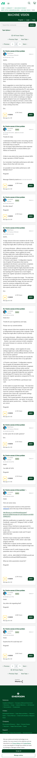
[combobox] (14, 25)
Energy (12, 705)
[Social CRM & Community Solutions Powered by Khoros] (19, 681)
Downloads (5, 733)
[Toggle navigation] (8, 3)
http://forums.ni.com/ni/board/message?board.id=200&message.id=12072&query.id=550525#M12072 (18, 514)
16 (8, 447)
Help (33, 20)
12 (8, 189)
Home (2, 8)
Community (9, 8)
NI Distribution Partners (8, 713)
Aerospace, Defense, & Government (24, 703)
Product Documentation (15, 733)
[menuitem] (29, 3)
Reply (31, 114)
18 (8, 582)
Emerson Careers (25, 724)
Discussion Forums (20, 8)
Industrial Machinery (21, 705)
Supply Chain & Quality (16, 726)
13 (8, 219)
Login (28, 20)
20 (8, 659)
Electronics (6, 705)
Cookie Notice (27, 743)
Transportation (16, 707)
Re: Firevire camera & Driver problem (14, 51)
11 (8, 118)
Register (20, 20)
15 (8, 416)
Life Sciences (31, 705)
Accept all (18, 751)
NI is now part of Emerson (9, 724)
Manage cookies (18, 755)
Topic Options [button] (6, 30)
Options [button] (31, 54)
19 (8, 620)
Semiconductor (7, 707)
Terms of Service (11, 715)
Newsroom (6, 726)
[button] (5, 115)
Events (25, 726)
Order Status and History (22, 713)
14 (8, 300)
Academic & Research (8, 703)
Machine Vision (25, 10)
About (18, 724)
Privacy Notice (16, 743)
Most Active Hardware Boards (10, 10)
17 (8, 481)
